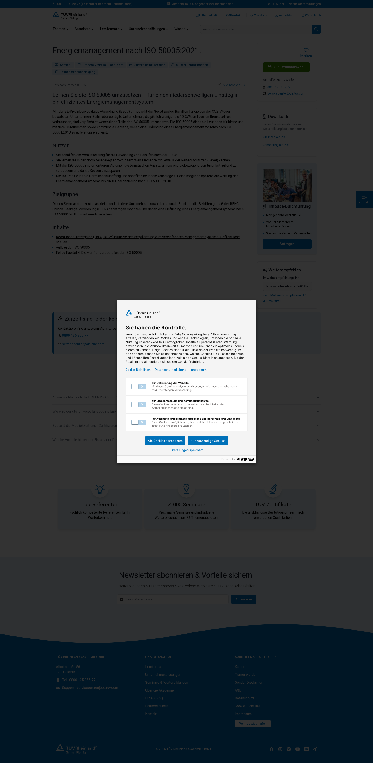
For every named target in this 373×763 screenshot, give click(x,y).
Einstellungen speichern (186, 450)
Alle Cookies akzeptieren (165, 441)
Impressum (199, 369)
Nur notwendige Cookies (207, 441)
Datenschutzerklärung (170, 369)
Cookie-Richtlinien (138, 369)
